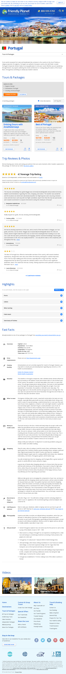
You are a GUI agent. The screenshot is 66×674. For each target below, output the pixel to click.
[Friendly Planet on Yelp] (62, 639)
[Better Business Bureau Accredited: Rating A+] (56, 654)
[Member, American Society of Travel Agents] (10, 654)
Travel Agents (53, 628)
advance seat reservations (8, 669)
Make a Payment (54, 613)
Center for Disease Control (25, 372)
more (18, 239)
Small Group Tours (7, 616)
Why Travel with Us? (39, 605)
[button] (59, 290)
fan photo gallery (28, 166)
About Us (37, 602)
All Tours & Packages (8, 614)
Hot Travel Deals (22, 614)
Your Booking (53, 610)
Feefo (40, 177)
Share (60, 205)
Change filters (10, 94)
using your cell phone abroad (42, 509)
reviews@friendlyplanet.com (28, 182)
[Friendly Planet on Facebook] (36, 639)
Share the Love (23, 621)
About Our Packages (7, 627)
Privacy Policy (28, 5)
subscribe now (9, 644)
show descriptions (45, 101)
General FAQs (53, 615)
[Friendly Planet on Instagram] (49, 639)
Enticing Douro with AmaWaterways (13, 125)
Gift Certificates (22, 627)
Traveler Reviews (38, 616)
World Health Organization (25, 374)
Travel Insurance (54, 626)
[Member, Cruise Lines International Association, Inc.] (40, 654)
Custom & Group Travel (24, 603)
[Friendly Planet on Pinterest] (55, 639)
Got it (60, 2)
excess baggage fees (51, 668)
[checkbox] (38, 100)
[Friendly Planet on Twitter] (43, 639)
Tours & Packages (8, 54)
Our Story (36, 608)
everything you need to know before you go (47, 335)
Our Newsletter (22, 617)
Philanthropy (37, 624)
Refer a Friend (22, 624)
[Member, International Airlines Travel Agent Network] (25, 654)
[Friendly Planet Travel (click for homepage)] (15, 12)
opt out (16, 5)
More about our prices (42, 669)
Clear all (23, 94)
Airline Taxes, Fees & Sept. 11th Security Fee (24, 668)
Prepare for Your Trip (55, 618)
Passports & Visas (54, 623)
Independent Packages (8, 622)
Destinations (6, 607)
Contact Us (53, 607)
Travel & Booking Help (56, 603)
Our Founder (37, 611)
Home (4, 602)
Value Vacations (6, 619)
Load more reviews (33, 275)
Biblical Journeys (6, 624)
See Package (9, 149)
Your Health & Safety (55, 620)
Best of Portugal (43, 124)
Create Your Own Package (25, 607)
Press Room (37, 621)
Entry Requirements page (33, 358)
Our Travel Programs (39, 613)
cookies (7, 5)
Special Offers (23, 612)
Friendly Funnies (38, 626)
